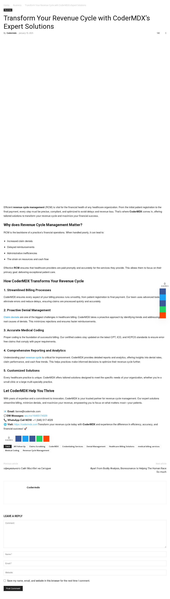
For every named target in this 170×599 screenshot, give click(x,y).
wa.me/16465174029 (35, 415)
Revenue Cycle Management (36, 450)
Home (6, 5)
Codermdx (11, 33)
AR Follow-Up (20, 446)
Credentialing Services (72, 446)
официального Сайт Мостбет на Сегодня (27, 468)
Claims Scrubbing (37, 446)
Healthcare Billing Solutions (121, 446)
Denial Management (96, 446)
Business (17, 5)
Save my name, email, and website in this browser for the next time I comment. (48, 580)
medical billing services (149, 446)
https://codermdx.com (25, 424)
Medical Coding (12, 450)
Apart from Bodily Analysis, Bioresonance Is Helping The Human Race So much (128, 470)
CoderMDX (54, 446)
